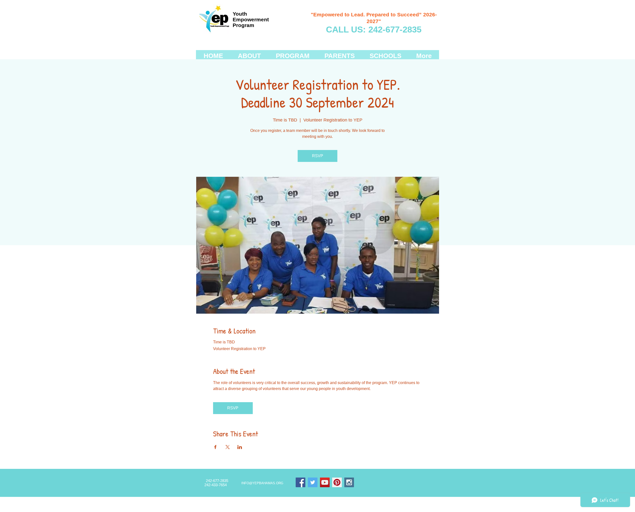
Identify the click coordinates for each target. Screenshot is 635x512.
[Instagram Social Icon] (349, 482)
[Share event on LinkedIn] (239, 447)
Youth (240, 14)
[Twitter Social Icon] (313, 482)
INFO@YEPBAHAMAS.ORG (262, 483)
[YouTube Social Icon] (325, 482)
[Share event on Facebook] (215, 447)
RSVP (317, 156)
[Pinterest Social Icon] (337, 482)
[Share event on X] (227, 447)
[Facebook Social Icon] (300, 482)
